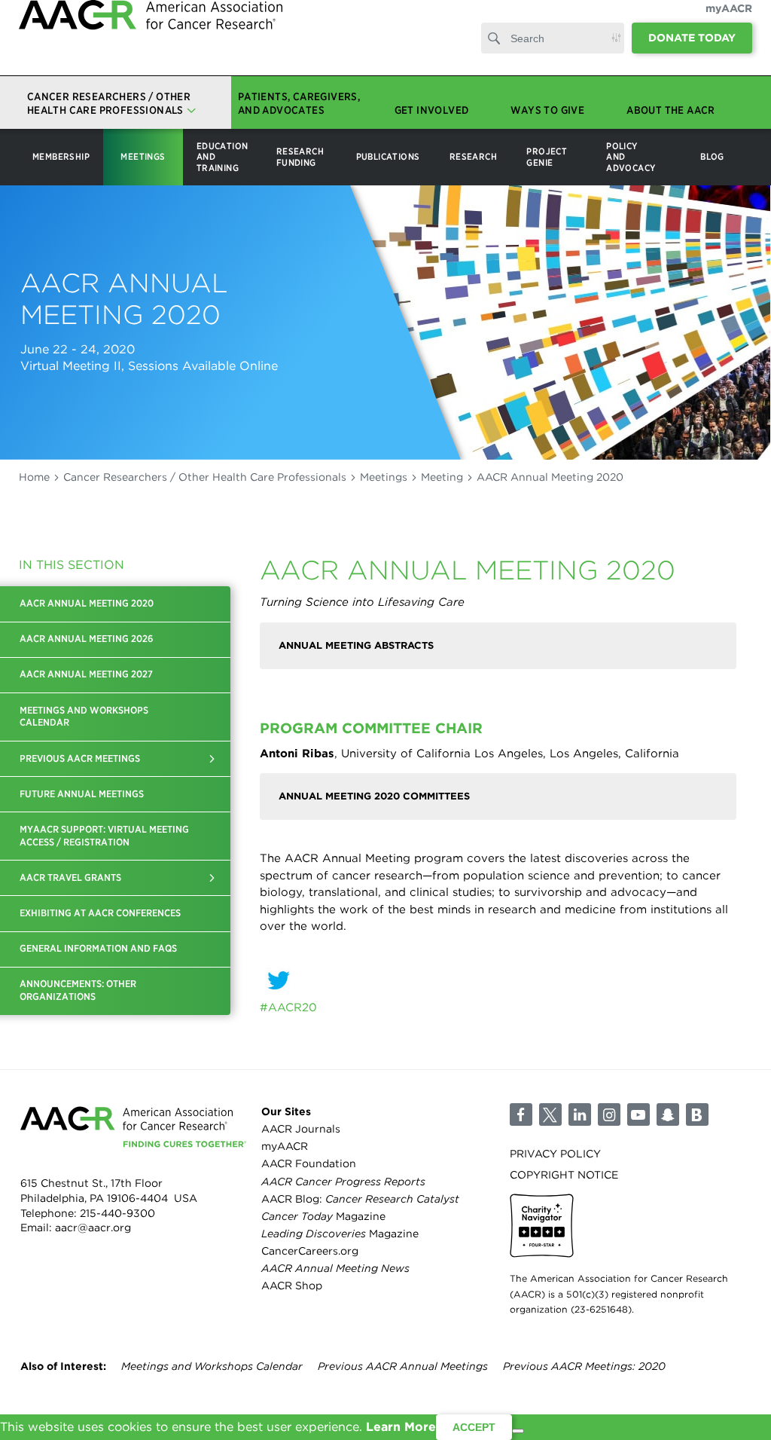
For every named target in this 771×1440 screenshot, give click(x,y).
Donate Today (692, 53)
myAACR (728, 23)
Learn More (401, 1427)
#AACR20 (288, 1007)
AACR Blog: (360, 1199)
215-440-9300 (117, 1213)
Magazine (323, 1216)
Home (34, 477)
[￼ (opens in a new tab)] (498, 980)
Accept (474, 1427)
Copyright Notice (564, 1175)
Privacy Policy (555, 1154)
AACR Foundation (308, 1163)
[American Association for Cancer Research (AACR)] (150, 47)
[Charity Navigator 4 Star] (542, 1226)
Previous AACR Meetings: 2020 (584, 1366)
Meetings (383, 477)
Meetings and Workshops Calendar (212, 1366)
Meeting (442, 477)
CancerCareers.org (309, 1251)
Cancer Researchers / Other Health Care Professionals (204, 477)
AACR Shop (291, 1285)
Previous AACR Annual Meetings (403, 1366)
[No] (518, 1431)
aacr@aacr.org (93, 1227)
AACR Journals (300, 1129)
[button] (211, 758)
